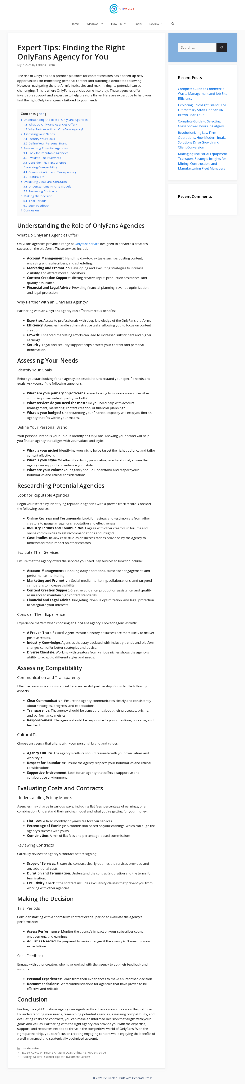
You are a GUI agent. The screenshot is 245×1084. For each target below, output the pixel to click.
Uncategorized (31, 1048)
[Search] (221, 47)
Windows (93, 24)
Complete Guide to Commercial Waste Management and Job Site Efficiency (202, 93)
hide (41, 114)
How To (116, 24)
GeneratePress (142, 1078)
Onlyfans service (87, 243)
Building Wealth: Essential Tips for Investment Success (56, 1057)
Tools (138, 24)
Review (154, 24)
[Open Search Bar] (173, 24)
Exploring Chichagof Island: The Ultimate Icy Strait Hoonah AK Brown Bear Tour (202, 110)
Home (75, 24)
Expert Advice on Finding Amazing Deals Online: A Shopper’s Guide (64, 1052)
